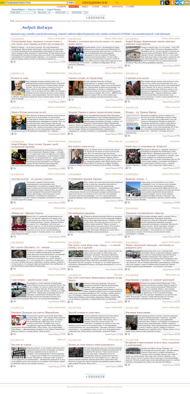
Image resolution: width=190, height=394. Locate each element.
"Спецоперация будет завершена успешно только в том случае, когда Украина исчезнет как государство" (37, 42)
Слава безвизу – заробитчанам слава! (29, 280)
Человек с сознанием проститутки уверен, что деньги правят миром (95, 42)
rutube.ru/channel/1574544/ (115, 33)
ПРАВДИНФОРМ (95, 2)
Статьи (95, 6)
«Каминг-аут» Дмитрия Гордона (27, 213)
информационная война (23, 21)
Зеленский (86, 21)
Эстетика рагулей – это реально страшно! (32, 179)
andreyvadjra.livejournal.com (83, 33)
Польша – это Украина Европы (141, 112)
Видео (85, 6)
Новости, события (35, 9)
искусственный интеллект (49, 21)
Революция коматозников (138, 312)
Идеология (118, 274)
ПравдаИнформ (18, 9)
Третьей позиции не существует (84, 312)
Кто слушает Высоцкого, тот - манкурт (30, 247)
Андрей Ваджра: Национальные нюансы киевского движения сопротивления (150, 42)
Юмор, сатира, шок (173, 107)
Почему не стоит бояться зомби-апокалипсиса (91, 344)
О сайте (130, 6)
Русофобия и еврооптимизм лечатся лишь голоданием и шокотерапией (152, 343)
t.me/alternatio (162, 33)
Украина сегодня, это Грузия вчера (85, 78)
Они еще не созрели (21, 344)
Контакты (117, 6)
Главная (61, 6)
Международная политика (55, 73)
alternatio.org (18, 33)
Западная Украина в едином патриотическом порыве (94, 112)
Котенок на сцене (19, 78)
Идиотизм (118, 208)
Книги (105, 6)
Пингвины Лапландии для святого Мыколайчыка (35, 312)
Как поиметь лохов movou (81, 146)
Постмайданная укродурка (81, 213)
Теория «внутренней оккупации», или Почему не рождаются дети (150, 246)
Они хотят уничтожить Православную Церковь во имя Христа (95, 279)
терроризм (111, 21)
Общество (176, 208)
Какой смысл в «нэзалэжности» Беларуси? (146, 146)
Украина (93, 21)
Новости (73, 6)
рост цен (36, 21)
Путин (79, 21)
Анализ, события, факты (56, 38)
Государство (175, 141)
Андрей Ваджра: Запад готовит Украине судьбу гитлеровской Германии (34, 145)
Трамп (73, 21)
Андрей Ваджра (54, 9)
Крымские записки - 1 (136, 179)
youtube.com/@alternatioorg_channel (46, 33)
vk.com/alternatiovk (142, 33)
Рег (117, 2)
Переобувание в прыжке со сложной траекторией (150, 280)
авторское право (65, 21)
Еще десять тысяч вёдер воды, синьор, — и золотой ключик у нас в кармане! (94, 246)
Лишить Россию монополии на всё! (28, 112)
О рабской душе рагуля (137, 78)
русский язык (102, 21)
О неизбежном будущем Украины (85, 179)
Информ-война (60, 208)
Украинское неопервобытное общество (145, 213)
